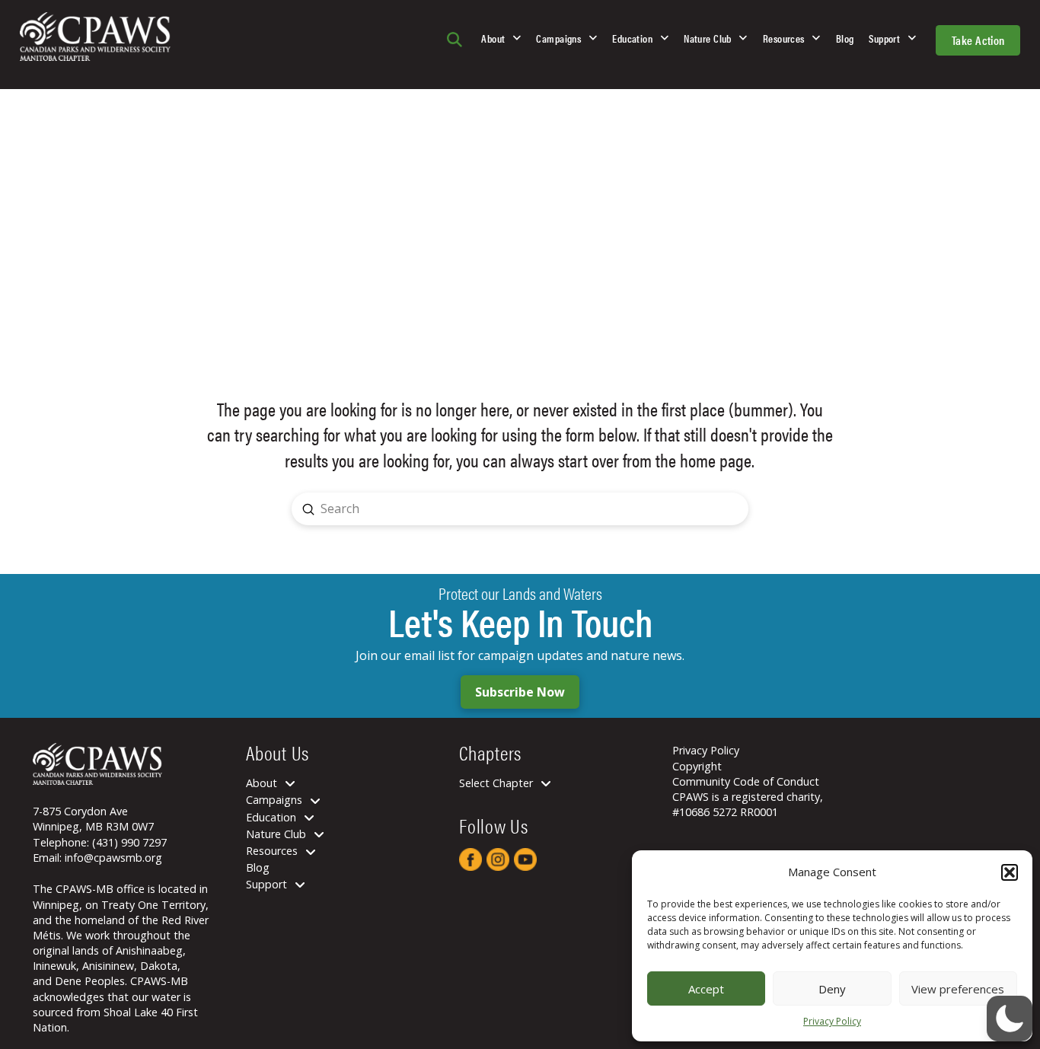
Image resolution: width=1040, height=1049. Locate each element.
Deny (832, 988)
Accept (706, 988)
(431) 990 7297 (129, 842)
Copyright (697, 766)
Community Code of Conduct (745, 781)
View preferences (957, 988)
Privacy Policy (832, 1021)
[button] (1009, 872)
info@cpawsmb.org (113, 857)
